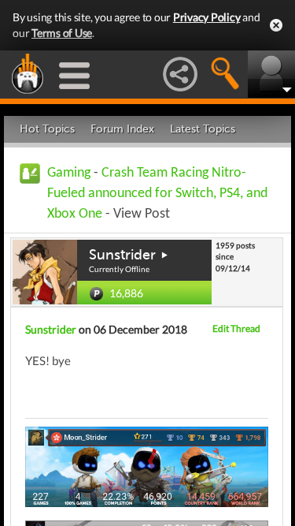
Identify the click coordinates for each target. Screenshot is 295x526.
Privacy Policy (207, 17)
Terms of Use (61, 32)
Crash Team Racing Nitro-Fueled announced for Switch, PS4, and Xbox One (157, 194)
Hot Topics (47, 129)
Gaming (68, 173)
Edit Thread (236, 328)
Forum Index (122, 129)
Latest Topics (202, 129)
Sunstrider (122, 255)
